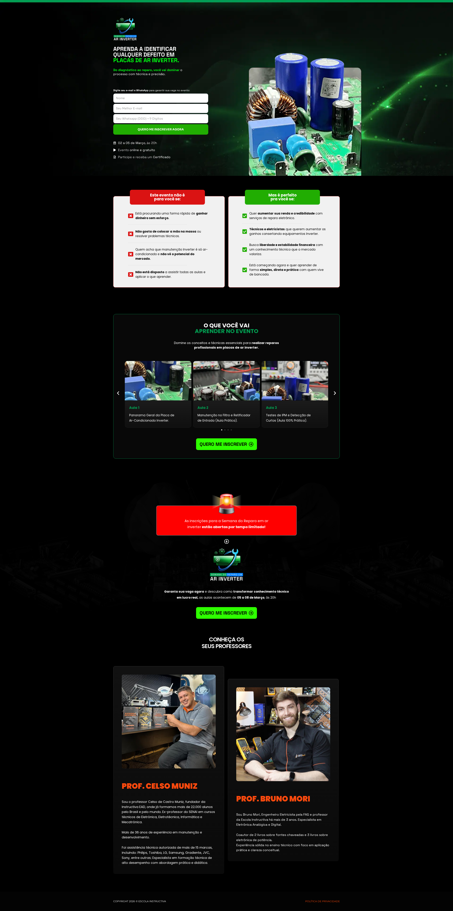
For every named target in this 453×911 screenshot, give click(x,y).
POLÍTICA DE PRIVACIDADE (322, 901)
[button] (118, 393)
